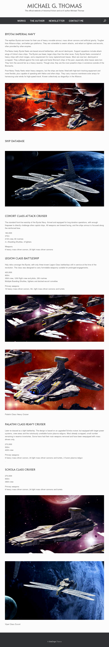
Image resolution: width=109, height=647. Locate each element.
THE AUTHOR (37, 20)
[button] (105, 20)
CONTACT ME (76, 20)
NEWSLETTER (57, 20)
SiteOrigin (52, 641)
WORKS (21, 20)
